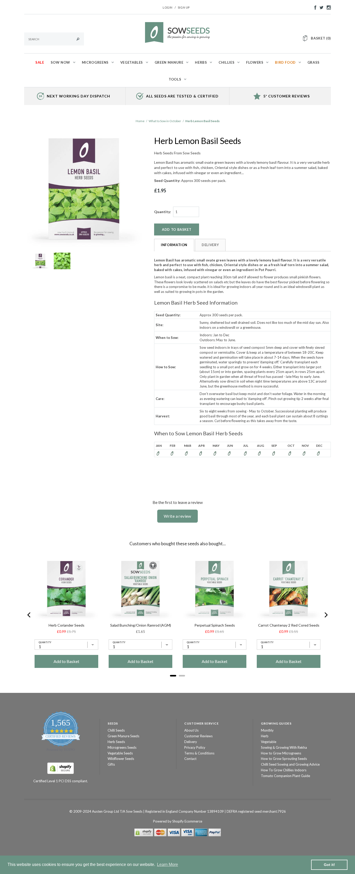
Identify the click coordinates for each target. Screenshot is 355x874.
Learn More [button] (167, 864)
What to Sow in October (165, 121)
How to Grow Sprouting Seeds (284, 759)
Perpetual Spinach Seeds (214, 625)
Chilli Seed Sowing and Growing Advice (290, 764)
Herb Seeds (116, 742)
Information (174, 245)
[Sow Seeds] (177, 32)
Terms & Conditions (199, 753)
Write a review (177, 516)
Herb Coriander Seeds (66, 625)
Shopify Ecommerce (187, 821)
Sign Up (184, 7)
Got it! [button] (329, 865)
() (321, 38)
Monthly (267, 730)
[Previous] (29, 615)
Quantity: (162, 211)
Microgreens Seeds (122, 747)
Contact (190, 759)
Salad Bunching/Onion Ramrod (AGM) (140, 625)
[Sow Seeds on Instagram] (327, 7)
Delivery (210, 245)
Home (140, 121)
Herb (264, 736)
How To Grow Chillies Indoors (283, 770)
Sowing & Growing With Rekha (284, 747)
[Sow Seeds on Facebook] (314, 7)
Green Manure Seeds (123, 736)
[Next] (325, 615)
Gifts (111, 764)
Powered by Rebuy (177, 683)
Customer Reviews (198, 736)
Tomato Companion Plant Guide (285, 776)
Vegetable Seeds (120, 753)
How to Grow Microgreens (281, 753)
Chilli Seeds (116, 730)
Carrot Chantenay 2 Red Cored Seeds (288, 625)
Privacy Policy (194, 747)
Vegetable (268, 742)
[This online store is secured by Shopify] (60, 768)
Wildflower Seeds (121, 759)
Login (168, 7)
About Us (191, 730)
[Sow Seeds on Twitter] (320, 7)
